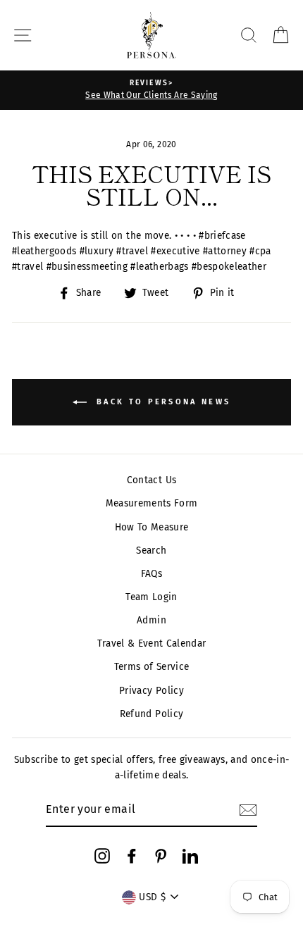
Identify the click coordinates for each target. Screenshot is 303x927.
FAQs (151, 574)
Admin (151, 620)
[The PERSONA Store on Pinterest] (160, 856)
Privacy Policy (151, 691)
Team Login (151, 597)
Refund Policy (151, 714)
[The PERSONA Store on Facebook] (132, 856)
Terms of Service (151, 667)
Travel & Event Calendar (151, 643)
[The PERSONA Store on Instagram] (102, 856)
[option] (151, 90)
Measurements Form (152, 503)
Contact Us (151, 480)
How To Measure (152, 527)
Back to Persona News (161, 401)
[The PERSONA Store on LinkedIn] (190, 856)
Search (151, 550)
